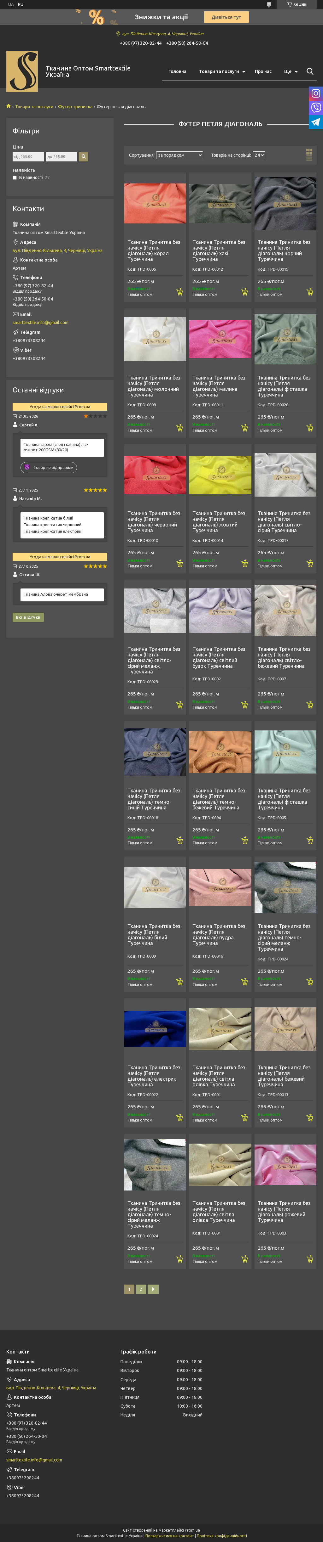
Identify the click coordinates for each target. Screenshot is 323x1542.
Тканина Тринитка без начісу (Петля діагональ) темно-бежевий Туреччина (218, 799)
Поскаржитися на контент (169, 1536)
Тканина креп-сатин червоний (52, 524)
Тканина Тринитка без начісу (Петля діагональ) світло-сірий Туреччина (284, 521)
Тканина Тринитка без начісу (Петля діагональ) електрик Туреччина (153, 1076)
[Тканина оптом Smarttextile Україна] (22, 71)
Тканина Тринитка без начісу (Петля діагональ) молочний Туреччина (153, 386)
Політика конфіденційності (222, 1536)
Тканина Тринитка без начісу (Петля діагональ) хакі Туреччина (218, 250)
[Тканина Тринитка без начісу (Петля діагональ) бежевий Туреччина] (285, 1029)
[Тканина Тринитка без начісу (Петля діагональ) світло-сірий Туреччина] (285, 475)
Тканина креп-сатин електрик (52, 531)
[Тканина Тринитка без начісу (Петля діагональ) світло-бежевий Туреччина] (285, 610)
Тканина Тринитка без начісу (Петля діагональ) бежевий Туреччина (284, 1076)
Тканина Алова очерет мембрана (56, 594)
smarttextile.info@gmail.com (40, 322)
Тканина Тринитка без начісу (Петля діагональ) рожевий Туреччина (284, 1211)
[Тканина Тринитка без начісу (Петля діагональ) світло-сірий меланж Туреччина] (155, 610)
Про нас (263, 71)
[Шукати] (309, 71)
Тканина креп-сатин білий (48, 518)
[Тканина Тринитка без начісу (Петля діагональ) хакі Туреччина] (220, 203)
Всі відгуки (28, 617)
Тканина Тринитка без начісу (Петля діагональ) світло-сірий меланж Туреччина (153, 660)
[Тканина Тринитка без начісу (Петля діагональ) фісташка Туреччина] (285, 339)
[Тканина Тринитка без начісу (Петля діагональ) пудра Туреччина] (220, 887)
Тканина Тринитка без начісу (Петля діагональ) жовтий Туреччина (218, 521)
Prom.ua (192, 1530)
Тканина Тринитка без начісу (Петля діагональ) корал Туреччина (153, 250)
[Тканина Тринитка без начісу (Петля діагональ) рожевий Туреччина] (285, 1165)
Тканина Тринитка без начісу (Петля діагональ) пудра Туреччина (218, 934)
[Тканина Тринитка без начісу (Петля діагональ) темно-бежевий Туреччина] (220, 752)
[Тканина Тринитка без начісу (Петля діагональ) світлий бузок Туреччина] (220, 610)
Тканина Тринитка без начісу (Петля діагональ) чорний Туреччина (284, 250)
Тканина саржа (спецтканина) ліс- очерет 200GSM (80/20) (56, 447)
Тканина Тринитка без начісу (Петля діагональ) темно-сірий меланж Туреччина (284, 937)
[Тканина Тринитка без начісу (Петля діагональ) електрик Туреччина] (155, 1029)
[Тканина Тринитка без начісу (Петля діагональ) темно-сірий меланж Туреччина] (285, 887)
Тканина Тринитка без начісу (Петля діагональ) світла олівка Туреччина (218, 1076)
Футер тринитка (75, 106)
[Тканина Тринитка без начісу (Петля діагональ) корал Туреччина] (155, 203)
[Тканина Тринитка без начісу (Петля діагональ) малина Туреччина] (220, 339)
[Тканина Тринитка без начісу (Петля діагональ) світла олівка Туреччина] (220, 1029)
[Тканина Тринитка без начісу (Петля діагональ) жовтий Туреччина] (220, 475)
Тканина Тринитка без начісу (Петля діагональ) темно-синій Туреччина (153, 799)
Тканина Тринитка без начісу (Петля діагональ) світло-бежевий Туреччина (284, 657)
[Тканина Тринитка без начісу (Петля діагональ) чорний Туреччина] (285, 203)
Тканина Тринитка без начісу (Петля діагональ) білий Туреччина (153, 934)
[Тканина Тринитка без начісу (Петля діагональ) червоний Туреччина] (155, 475)
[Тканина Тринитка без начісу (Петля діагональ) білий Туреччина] (155, 887)
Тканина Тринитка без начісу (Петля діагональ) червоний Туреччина (153, 521)
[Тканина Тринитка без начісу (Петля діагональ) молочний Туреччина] (155, 339)
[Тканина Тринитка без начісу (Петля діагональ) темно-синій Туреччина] (155, 752)
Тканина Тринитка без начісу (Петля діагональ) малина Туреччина (218, 386)
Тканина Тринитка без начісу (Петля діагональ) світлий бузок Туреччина (218, 657)
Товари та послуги (219, 71)
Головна (177, 71)
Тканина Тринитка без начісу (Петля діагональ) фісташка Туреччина (284, 386)
